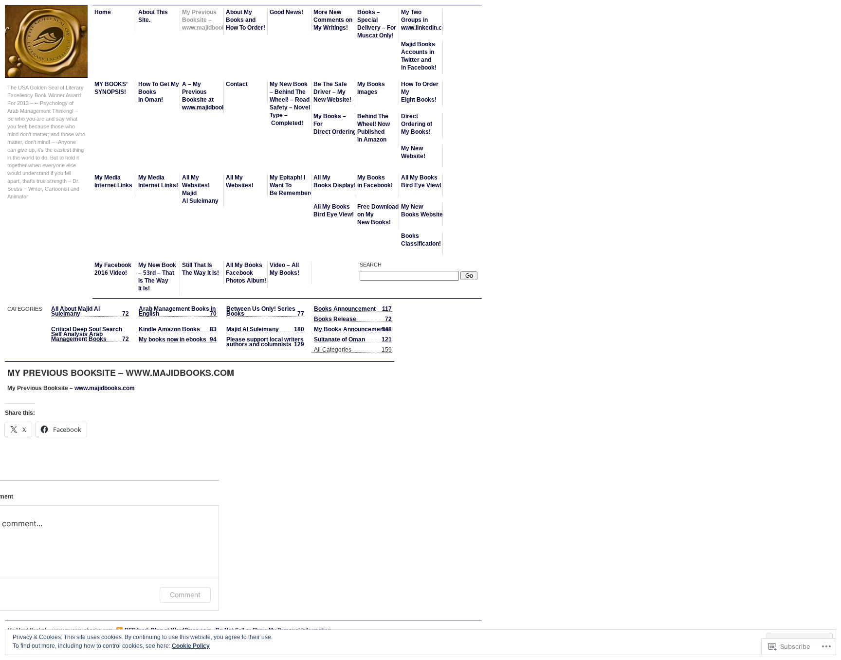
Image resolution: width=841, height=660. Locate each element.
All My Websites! (240, 181)
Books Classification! (421, 239)
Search (371, 265)
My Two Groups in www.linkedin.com (422, 20)
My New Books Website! (422, 210)
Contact (237, 84)
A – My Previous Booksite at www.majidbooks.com (203, 96)
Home (102, 12)
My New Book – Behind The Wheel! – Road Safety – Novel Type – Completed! (290, 103)
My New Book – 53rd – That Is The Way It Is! (157, 277)
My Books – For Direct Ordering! (334, 124)
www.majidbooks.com (104, 388)
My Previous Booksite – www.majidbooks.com (203, 20)
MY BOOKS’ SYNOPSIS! (111, 88)
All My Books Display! (334, 181)
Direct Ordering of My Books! (416, 124)
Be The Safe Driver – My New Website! (332, 92)
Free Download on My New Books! (378, 214)
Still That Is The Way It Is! (200, 269)
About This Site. (153, 16)
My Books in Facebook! (375, 181)
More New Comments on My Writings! (332, 20)
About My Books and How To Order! (245, 20)
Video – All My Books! (284, 269)
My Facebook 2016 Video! (112, 269)
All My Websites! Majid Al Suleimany (200, 189)
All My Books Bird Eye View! (421, 181)
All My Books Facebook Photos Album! (246, 273)
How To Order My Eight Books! (420, 92)
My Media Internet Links (113, 181)
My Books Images (371, 88)
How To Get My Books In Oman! (158, 92)
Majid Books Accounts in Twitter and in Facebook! (419, 56)
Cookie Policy (191, 645)
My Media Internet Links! (158, 181)
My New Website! (413, 152)
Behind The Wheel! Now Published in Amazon (373, 128)
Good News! (286, 12)
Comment (185, 594)
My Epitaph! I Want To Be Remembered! (290, 185)
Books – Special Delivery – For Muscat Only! (376, 24)
